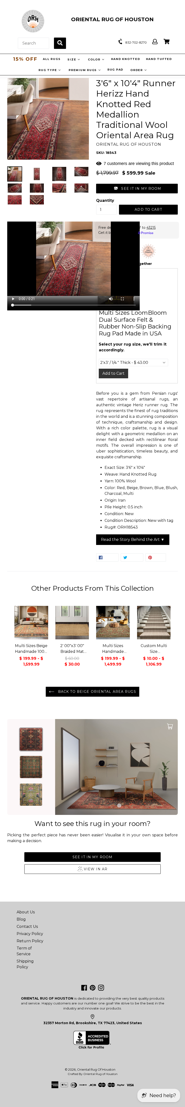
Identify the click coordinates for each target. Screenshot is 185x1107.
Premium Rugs (83, 70)
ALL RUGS (52, 59)
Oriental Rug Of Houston (96, 1069)
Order (137, 70)
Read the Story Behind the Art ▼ (133, 539)
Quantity (105, 200)
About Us (26, 912)
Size (73, 59)
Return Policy (30, 941)
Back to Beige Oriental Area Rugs (96, 691)
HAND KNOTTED (126, 59)
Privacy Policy (30, 933)
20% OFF (25, 59)
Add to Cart (113, 373)
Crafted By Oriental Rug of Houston (93, 1074)
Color (95, 59)
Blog (21, 919)
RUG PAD (115, 69)
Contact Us (27, 926)
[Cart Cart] (167, 42)
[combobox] (33, 43)
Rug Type (48, 70)
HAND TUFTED (160, 59)
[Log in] (155, 42)
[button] (137, 188)
